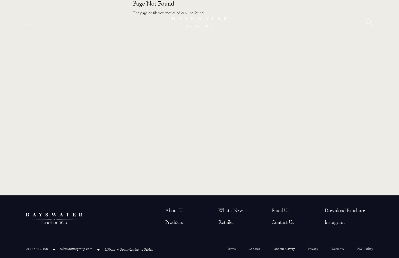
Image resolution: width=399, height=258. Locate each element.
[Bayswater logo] (199, 22)
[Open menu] (29, 22)
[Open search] (369, 22)
